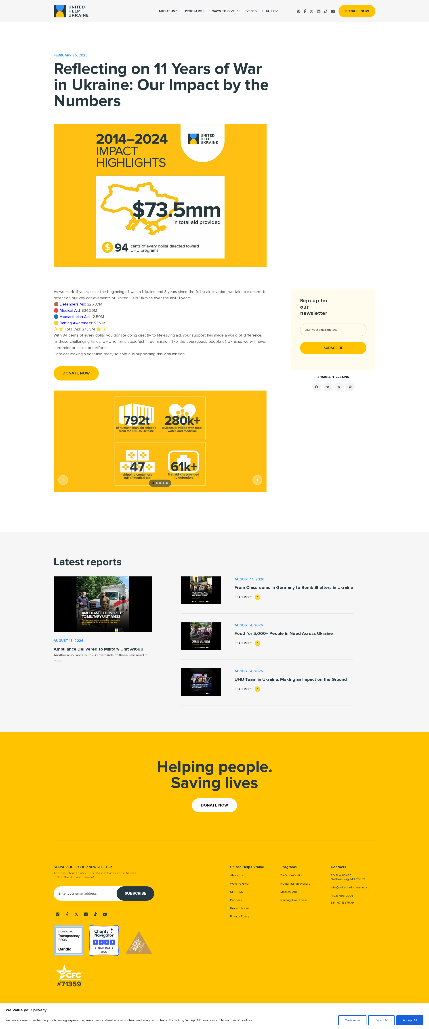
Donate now (357, 11)
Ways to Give (223, 11)
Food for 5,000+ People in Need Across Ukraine (284, 633)
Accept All (410, 1020)
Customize (352, 1020)
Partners (236, 900)
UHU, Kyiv (270, 11)
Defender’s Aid (291, 875)
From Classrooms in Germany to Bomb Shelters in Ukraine (294, 587)
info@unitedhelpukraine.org (350, 887)
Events (251, 11)
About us (167, 11)
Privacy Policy (239, 916)
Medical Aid (70, 310)
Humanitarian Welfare (295, 884)
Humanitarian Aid (75, 316)
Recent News (239, 908)
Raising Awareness (76, 322)
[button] (63, 480)
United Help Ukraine (247, 867)
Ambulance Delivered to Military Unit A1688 (98, 649)
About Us (236, 875)
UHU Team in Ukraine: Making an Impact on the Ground (291, 679)
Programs (193, 11)
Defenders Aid (72, 304)
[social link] (298, 11)
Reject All (381, 1020)
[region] (214, 1016)
